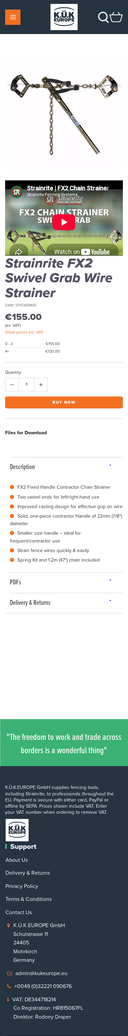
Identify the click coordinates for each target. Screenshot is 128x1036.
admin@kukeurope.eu (41, 973)
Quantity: (13, 372)
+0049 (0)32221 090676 (43, 986)
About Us (16, 860)
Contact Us (18, 912)
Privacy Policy (21, 886)
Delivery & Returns (27, 873)
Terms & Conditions (28, 899)
